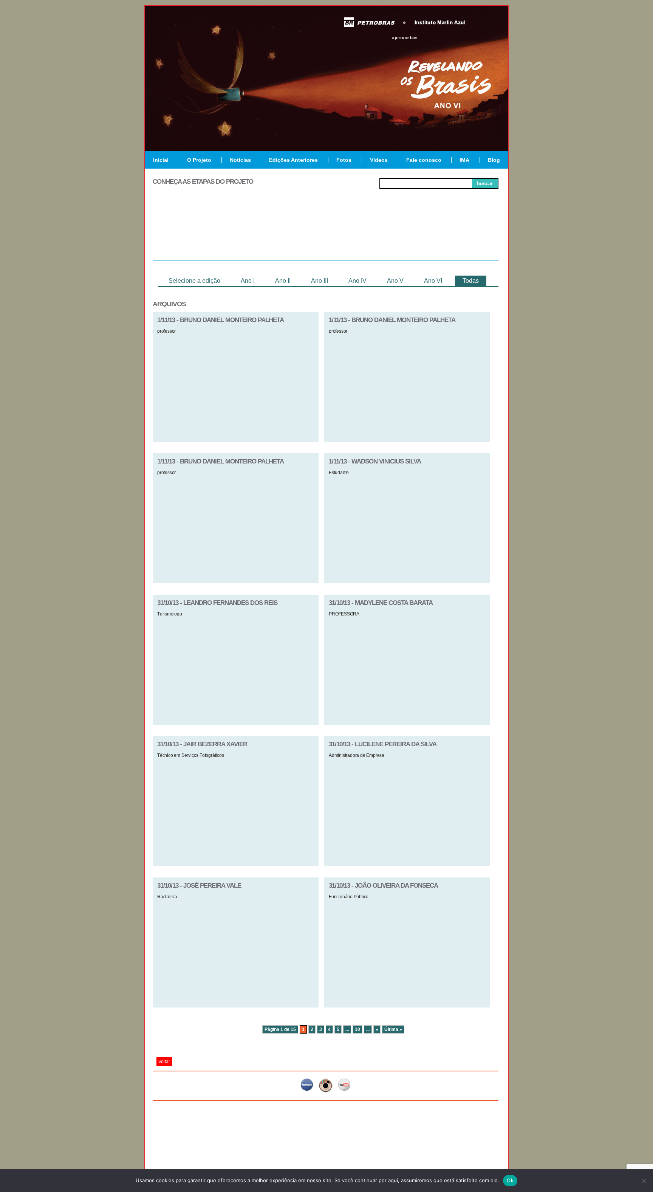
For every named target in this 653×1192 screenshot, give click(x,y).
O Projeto (199, 160)
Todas (471, 280)
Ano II (283, 280)
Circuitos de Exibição (464, 235)
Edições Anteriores (293, 160)
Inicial (161, 160)
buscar (485, 183)
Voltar (164, 1061)
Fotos (343, 160)
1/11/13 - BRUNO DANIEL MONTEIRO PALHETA (220, 320)
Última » (393, 1029)
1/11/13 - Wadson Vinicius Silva (375, 461)
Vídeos (379, 160)
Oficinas (325, 232)
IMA (464, 160)
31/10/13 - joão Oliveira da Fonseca (383, 885)
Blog (494, 160)
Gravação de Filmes (395, 235)
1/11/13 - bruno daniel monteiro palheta (392, 320)
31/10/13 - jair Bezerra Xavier (202, 744)
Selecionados (256, 232)
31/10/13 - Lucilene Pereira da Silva (382, 744)
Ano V (395, 280)
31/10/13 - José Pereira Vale (199, 885)
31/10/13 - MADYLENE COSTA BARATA (381, 602)
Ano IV (357, 280)
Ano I (248, 280)
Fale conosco (423, 160)
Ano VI (433, 280)
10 (357, 1029)
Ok (510, 1180)
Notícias (240, 160)
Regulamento (187, 232)
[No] (643, 1180)
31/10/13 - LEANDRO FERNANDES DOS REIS (217, 602)
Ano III (319, 280)
